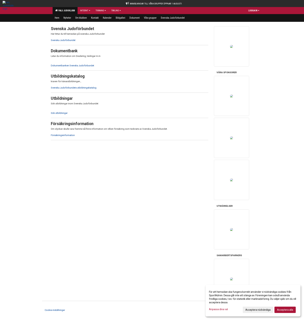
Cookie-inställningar (55, 310)
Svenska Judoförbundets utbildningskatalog (73, 87)
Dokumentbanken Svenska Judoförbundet (72, 65)
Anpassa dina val (218, 309)
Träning (100, 10)
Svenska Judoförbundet (63, 40)
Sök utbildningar (59, 113)
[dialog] (252, 300)
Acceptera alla (285, 309)
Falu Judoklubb (66, 10)
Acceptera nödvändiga (258, 309)
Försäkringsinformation (63, 135)
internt (84, 10)
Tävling (115, 10)
